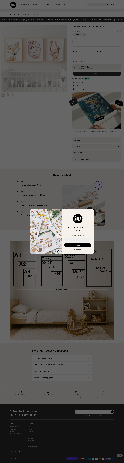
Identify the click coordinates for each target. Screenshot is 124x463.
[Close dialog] (91, 211)
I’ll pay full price (77, 249)
